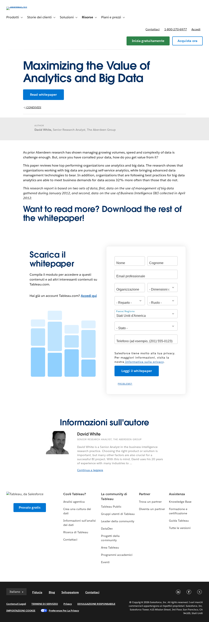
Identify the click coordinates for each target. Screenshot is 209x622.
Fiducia (37, 592)
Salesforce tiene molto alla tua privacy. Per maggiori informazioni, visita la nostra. (145, 357)
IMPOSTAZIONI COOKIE (21, 610)
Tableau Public (111, 506)
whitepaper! (61, 218)
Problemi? (125, 383)
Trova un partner (150, 502)
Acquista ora (187, 41)
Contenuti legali (16, 604)
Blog (52, 592)
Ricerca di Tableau (75, 532)
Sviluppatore (70, 592)
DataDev (106, 528)
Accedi (195, 29)
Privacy (67, 604)
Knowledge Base (180, 502)
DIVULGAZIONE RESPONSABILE (96, 604)
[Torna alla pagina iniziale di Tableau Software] (21, 6)
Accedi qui (89, 296)
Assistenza (177, 494)
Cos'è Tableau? (74, 494)
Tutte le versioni (180, 528)
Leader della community (117, 521)
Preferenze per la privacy (64, 610)
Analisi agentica (74, 502)
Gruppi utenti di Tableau (118, 514)
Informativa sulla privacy (144, 362)
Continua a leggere (90, 470)
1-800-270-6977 (175, 29)
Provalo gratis (30, 507)
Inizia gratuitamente (148, 41)
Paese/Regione (125, 311)
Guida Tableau (179, 520)
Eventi (105, 562)
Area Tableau (110, 547)
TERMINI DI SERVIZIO (44, 604)
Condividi (33, 107)
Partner (144, 494)
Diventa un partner (152, 509)
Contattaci (153, 29)
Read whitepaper (43, 94)
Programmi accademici (116, 555)
